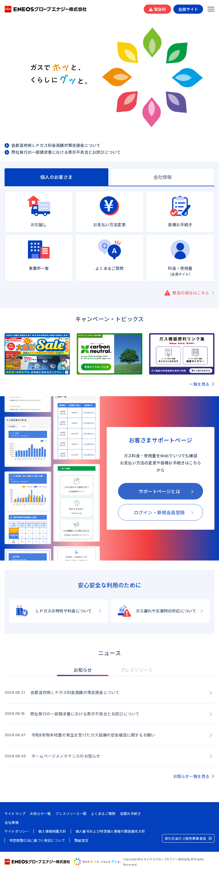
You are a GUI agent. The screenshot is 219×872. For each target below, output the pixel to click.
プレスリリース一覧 (70, 813)
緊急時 (160, 9)
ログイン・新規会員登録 (159, 512)
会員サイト (188, 9)
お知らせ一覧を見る (191, 776)
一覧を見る (199, 384)
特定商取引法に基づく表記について (37, 840)
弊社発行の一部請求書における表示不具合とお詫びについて (66, 152)
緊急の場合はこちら (191, 293)
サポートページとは (159, 491)
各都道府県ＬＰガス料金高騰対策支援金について (55, 145)
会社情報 (12, 822)
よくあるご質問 (103, 813)
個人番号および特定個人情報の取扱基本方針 (110, 831)
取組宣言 (81, 840)
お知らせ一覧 (40, 813)
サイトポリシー (17, 831)
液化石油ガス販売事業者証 (185, 838)
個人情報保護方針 (52, 831)
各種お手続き (130, 813)
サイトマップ (15, 813)
